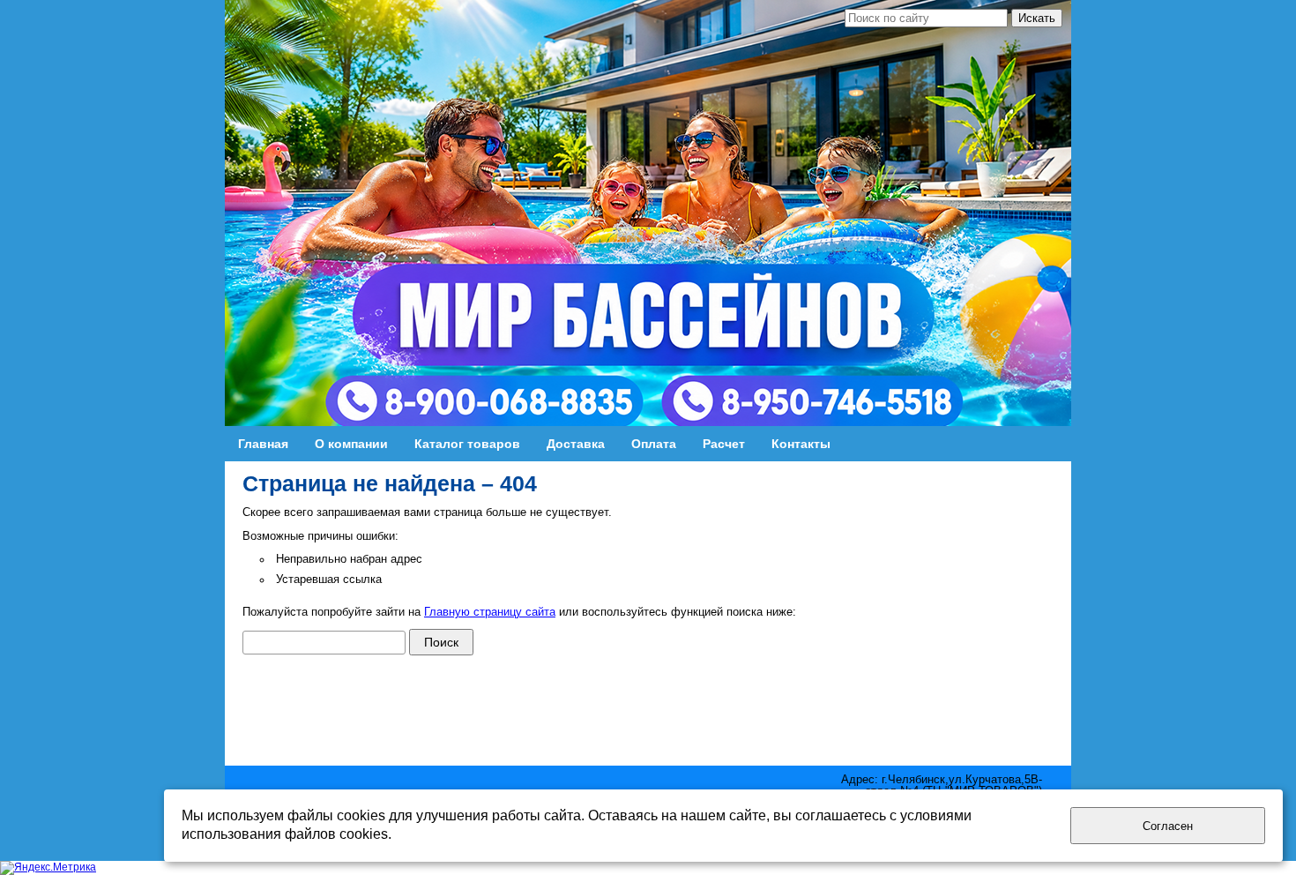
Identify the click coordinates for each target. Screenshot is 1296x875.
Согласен (1168, 826)
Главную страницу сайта (489, 612)
